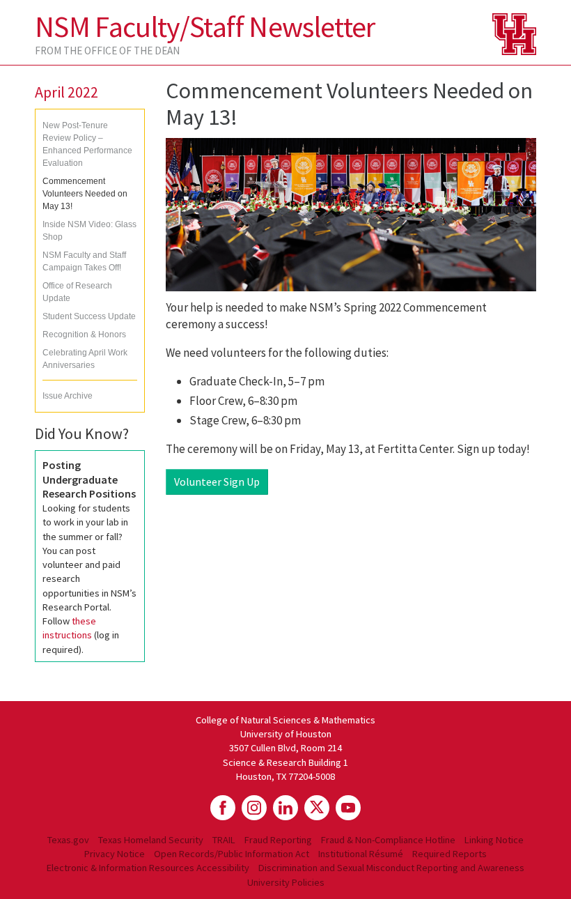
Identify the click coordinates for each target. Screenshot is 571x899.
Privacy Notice (114, 853)
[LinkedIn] (285, 807)
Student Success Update (89, 316)
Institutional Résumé (360, 853)
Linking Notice (494, 839)
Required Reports (449, 853)
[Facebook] (222, 807)
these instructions (69, 628)
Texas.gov (68, 839)
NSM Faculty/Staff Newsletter (205, 26)
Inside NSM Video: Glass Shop (89, 231)
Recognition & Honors (84, 334)
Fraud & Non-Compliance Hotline (388, 839)
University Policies (285, 882)
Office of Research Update (77, 292)
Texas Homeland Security (150, 839)
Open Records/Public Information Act (231, 853)
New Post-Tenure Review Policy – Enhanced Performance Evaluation (87, 144)
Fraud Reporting (278, 839)
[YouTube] (348, 807)
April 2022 (66, 92)
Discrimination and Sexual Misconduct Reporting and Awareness (391, 867)
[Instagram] (254, 807)
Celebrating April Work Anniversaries (84, 359)
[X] (316, 807)
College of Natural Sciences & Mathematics (285, 720)
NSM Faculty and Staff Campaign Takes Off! (84, 261)
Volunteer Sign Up (217, 482)
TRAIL (223, 839)
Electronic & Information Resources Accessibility (148, 867)
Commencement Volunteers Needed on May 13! (84, 193)
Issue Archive (67, 396)
